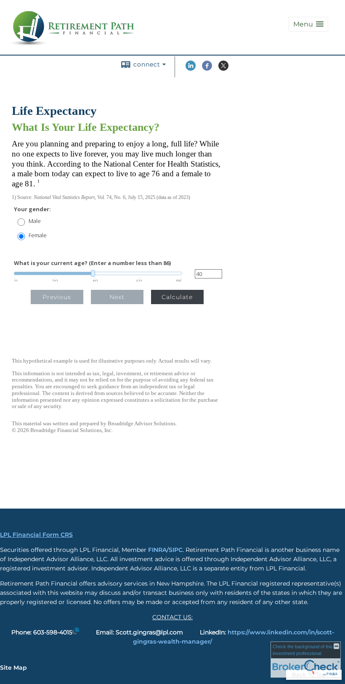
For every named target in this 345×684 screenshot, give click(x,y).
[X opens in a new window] (223, 68)
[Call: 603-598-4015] (75, 632)
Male (35, 221)
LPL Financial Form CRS (36, 534)
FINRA (157, 550)
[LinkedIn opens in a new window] (191, 68)
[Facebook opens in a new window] (207, 68)
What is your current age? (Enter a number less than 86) (92, 263)
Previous (56, 297)
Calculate (177, 297)
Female (38, 235)
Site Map (13, 667)
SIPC (176, 550)
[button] (308, 24)
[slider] (98, 273)
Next (117, 297)
